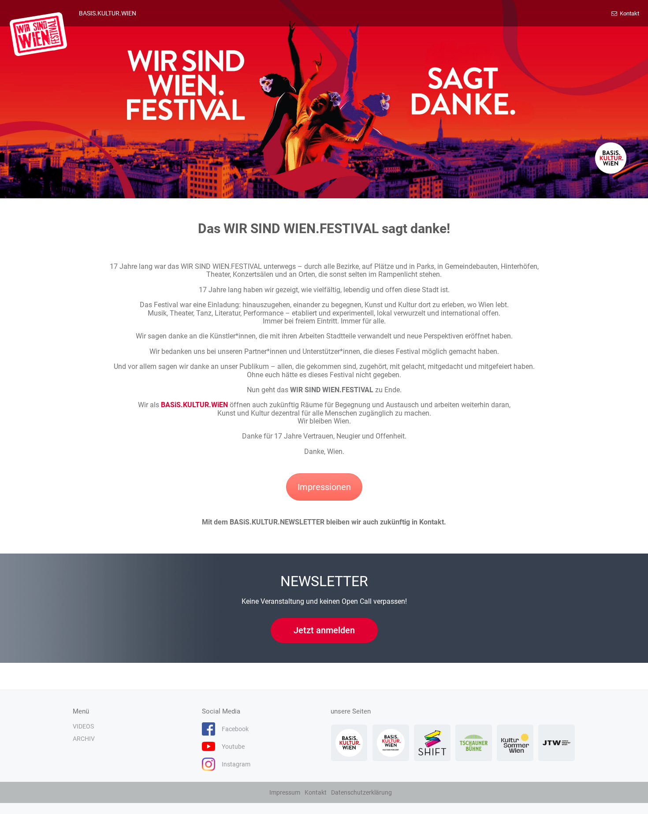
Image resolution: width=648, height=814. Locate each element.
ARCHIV (84, 738)
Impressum (284, 792)
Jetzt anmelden (324, 630)
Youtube (233, 746)
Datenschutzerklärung (361, 792)
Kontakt (628, 13)
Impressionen (324, 487)
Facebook (235, 728)
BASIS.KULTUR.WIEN (107, 13)
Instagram (236, 764)
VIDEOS (83, 726)
